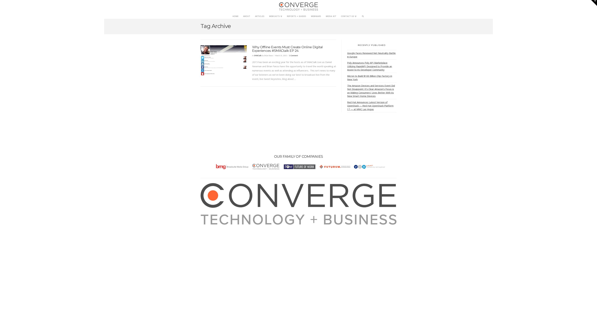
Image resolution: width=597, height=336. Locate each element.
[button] (594, 3)
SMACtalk (257, 55)
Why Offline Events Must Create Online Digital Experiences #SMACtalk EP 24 (287, 49)
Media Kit (209, 230)
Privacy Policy (211, 239)
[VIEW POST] (224, 60)
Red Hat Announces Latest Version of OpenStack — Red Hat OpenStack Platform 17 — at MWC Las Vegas (370, 106)
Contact (208, 247)
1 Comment (293, 55)
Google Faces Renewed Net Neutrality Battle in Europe (371, 54)
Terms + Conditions (214, 235)
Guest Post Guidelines (216, 243)
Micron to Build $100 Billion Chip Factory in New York (369, 77)
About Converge (213, 226)
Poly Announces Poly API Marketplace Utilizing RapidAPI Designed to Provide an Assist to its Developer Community (369, 66)
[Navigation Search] (363, 15)
